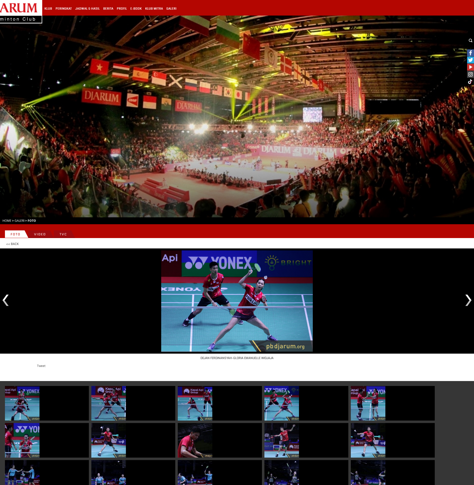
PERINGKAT (64, 8)
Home (6, 220)
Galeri (19, 220)
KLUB (48, 8)
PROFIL (122, 8)
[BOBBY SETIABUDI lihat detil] (108, 440)
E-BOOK (136, 8)
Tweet (41, 366)
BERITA (108, 8)
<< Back (12, 244)
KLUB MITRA (154, 8)
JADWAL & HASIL (87, 8)
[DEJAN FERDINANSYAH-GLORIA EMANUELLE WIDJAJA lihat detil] (22, 403)
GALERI (171, 8)
